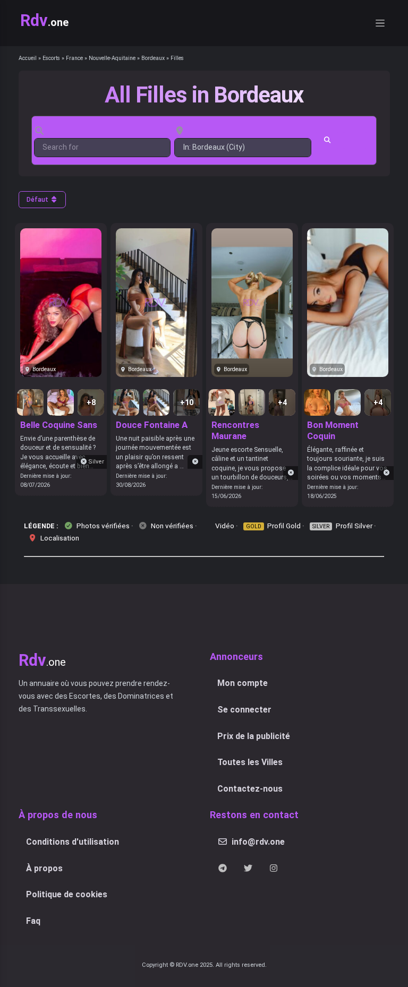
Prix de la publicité (253, 736)
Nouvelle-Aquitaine (112, 58)
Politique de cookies (66, 894)
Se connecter (244, 710)
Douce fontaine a (152, 424)
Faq (33, 921)
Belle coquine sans (58, 424)
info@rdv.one (258, 842)
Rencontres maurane (235, 430)
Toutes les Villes (250, 762)
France (74, 58)
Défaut (38, 199)
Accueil (28, 58)
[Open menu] (380, 23)
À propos (44, 868)
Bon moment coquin (333, 430)
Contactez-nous (250, 789)
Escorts (51, 58)
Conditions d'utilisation (72, 842)
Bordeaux (153, 58)
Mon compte (242, 683)
